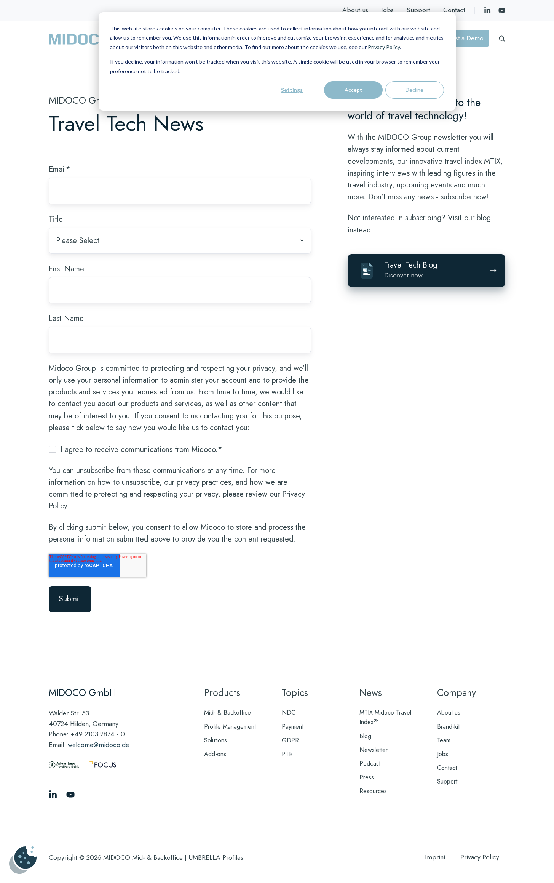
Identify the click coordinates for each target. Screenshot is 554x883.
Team (443, 740)
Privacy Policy (384, 47)
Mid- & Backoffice (227, 712)
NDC (288, 712)
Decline (414, 90)
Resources (373, 791)
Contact (454, 10)
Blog (365, 736)
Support (418, 10)
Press (366, 777)
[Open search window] (502, 38)
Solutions (215, 740)
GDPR (290, 740)
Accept (353, 90)
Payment (292, 726)
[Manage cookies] (23, 860)
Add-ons (215, 754)
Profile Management (230, 726)
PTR (287, 754)
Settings (292, 90)
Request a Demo (461, 38)
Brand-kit (448, 726)
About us (355, 10)
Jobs (387, 10)
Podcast (369, 763)
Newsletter (373, 749)
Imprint (435, 857)
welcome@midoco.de (98, 745)
